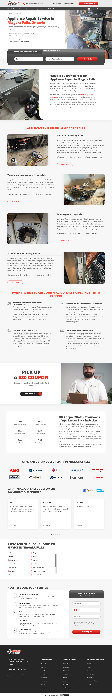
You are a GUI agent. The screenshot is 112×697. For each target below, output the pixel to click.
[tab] (51, 534)
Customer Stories (24, 9)
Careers (89, 684)
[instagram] (18, 675)
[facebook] (8, 675)
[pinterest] (13, 675)
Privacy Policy (90, 677)
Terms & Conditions (92, 681)
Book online (88, 59)
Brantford (66, 663)
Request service (89, 4)
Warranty (89, 670)
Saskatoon (44, 677)
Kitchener (66, 684)
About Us (89, 663)
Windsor (65, 674)
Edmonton (44, 667)
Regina (43, 684)
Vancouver (44, 681)
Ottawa (43, 688)
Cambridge (66, 667)
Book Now (65, 164)
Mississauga (66, 670)
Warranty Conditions (39, 9)
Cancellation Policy (92, 674)
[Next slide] (78, 534)
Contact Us (51, 9)
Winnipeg (44, 674)
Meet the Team (11, 9)
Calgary (43, 663)
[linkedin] (22, 675)
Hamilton (65, 677)
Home (10, 13)
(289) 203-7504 (68, 3)
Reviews (89, 667)
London (65, 681)
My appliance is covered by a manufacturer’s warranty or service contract (85, 623)
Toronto (43, 670)
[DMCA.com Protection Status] (64, 695)
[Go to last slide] (33, 534)
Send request (87, 632)
